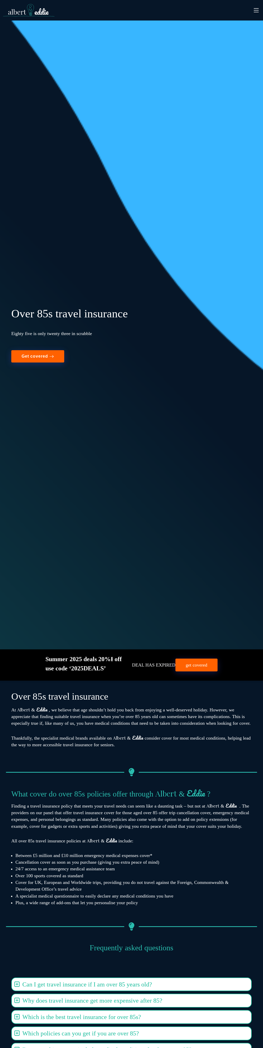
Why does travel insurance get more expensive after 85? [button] (92, 1000)
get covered (196, 665)
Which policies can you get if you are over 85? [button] (80, 1033)
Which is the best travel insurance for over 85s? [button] (81, 1017)
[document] (131, 696)
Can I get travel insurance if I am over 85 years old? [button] (87, 984)
